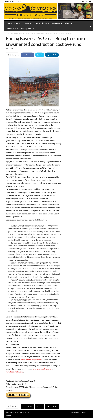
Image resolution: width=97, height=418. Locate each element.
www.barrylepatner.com (42, 369)
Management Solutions (17, 33)
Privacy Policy (75, 412)
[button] (89, 26)
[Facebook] (79, 1)
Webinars (29, 23)
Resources (56, 23)
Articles (17, 23)
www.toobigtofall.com (14, 372)
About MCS (11, 28)
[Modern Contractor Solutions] (48, 11)
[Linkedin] (82, 1)
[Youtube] (90, 1)
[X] (86, 1)
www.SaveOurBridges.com (30, 360)
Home (9, 23)
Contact (84, 412)
